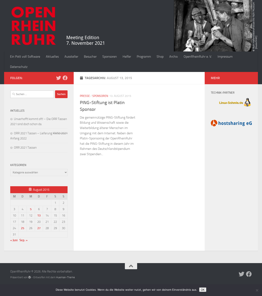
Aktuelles (52, 56)
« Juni (14, 240)
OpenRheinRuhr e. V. (198, 56)
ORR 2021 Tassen (25, 147)
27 (39, 228)
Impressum (225, 56)
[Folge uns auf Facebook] (65, 77)
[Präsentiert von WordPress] (29, 277)
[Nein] (257, 290)
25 (22, 228)
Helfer (127, 56)
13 (39, 215)
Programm (144, 56)
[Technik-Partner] (231, 107)
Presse (85, 96)
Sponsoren (109, 56)
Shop (160, 56)
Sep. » (23, 240)
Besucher (90, 56)
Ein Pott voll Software (25, 56)
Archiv (173, 56)
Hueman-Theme (65, 277)
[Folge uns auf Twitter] (58, 77)
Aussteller (71, 56)
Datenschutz (18, 67)
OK (203, 289)
